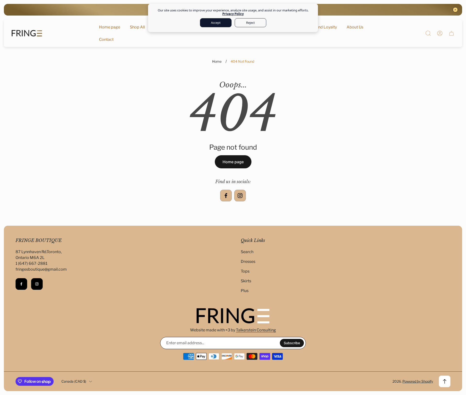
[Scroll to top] (444, 381)
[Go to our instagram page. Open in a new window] (240, 195)
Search (247, 251)
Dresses (248, 261)
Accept (216, 22)
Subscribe (292, 343)
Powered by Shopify (417, 381)
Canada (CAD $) (73, 381)
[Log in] (439, 33)
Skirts (246, 281)
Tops (245, 271)
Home (217, 61)
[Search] (428, 33)
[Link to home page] (233, 315)
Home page (233, 161)
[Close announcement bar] (455, 10)
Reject (250, 22)
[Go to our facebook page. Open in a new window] (226, 195)
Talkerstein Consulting (256, 330)
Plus (245, 290)
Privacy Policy (233, 14)
